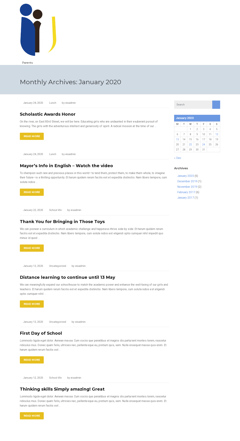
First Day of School (41, 333)
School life (55, 210)
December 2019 (187, 181)
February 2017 (186, 192)
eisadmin (70, 102)
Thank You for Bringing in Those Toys (62, 221)
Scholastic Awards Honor (48, 114)
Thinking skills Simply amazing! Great (62, 389)
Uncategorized (57, 266)
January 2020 (185, 176)
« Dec (177, 158)
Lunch (52, 102)
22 (190, 144)
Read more (32, 136)
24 (203, 144)
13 (177, 139)
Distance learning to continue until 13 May (67, 277)
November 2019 (187, 186)
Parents (27, 62)
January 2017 (185, 197)
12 (216, 134)
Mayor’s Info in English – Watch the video (66, 165)
